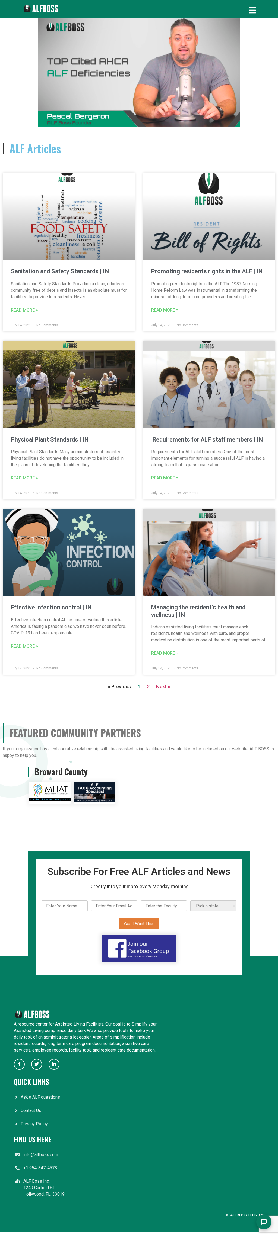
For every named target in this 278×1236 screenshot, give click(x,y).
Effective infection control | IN (51, 607)
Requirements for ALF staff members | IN (207, 439)
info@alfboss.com (40, 1154)
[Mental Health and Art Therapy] (50, 800)
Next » (163, 686)
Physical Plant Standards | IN (50, 439)
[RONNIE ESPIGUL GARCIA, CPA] (94, 800)
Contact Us (31, 1110)
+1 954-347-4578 (40, 1167)
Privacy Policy (34, 1123)
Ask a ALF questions (40, 1097)
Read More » (24, 310)
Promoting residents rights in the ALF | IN (207, 271)
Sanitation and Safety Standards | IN (60, 271)
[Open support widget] (263, 1221)
